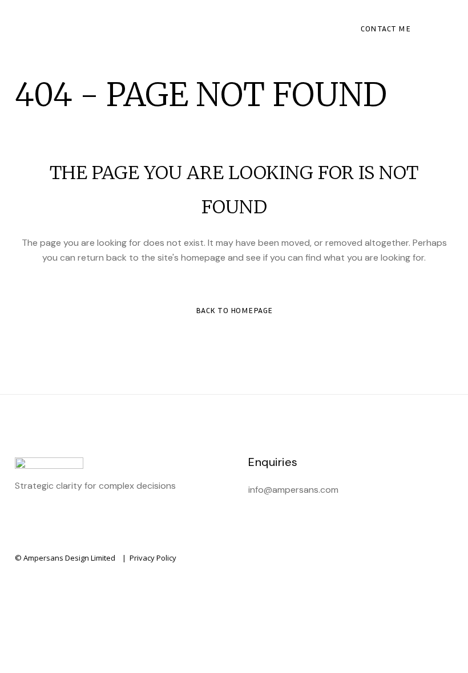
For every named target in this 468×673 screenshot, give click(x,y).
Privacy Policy (153, 558)
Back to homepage (234, 310)
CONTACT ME (385, 28)
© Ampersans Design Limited (65, 558)
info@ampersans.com (293, 490)
